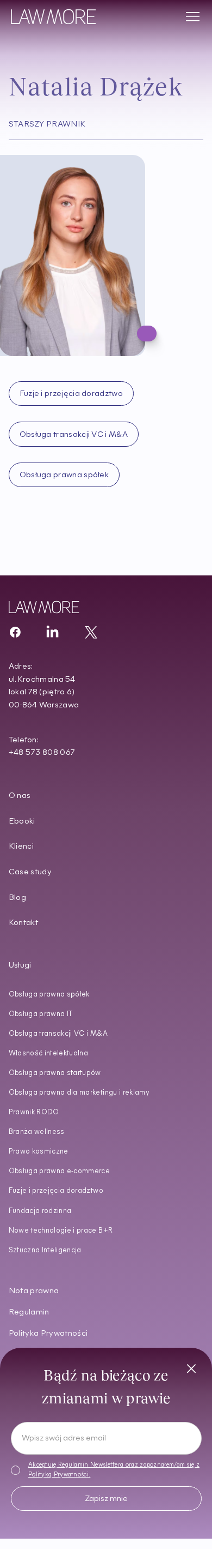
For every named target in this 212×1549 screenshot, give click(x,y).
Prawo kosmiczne (38, 1151)
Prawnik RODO (34, 1112)
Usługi (20, 966)
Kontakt (23, 923)
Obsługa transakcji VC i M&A (58, 1033)
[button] (190, 17)
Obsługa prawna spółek (49, 994)
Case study (30, 872)
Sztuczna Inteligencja (45, 1250)
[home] (53, 17)
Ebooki (22, 822)
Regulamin (29, 1312)
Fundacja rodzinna (40, 1211)
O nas (20, 796)
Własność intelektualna (49, 1053)
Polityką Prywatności (58, 1475)
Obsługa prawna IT (41, 1014)
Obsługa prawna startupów (55, 1073)
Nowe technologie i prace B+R (61, 1230)
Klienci (21, 847)
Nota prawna (34, 1291)
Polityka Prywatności (48, 1334)
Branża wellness (37, 1132)
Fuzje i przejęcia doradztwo (56, 1190)
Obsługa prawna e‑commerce (59, 1171)
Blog (17, 898)
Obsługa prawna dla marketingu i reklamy (79, 1092)
